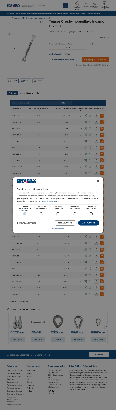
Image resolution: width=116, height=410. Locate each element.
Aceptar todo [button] (88, 223)
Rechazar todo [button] (65, 223)
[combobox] (98, 181)
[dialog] (58, 205)
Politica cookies (58, 229)
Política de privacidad (49, 201)
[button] (26, 223)
